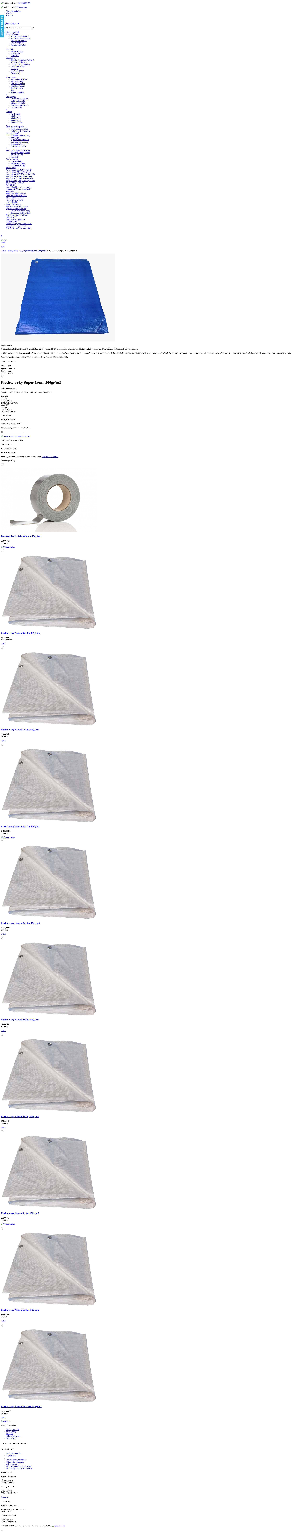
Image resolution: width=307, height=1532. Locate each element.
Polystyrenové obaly (18, 146)
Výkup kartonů (11, 1464)
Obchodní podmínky (13, 11)
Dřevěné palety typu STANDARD (19, 224)
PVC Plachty (11, 185)
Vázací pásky (11, 77)
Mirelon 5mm (16, 118)
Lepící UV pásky (17, 71)
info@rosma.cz (21, 7)
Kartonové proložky (18, 45)
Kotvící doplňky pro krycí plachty (18, 187)
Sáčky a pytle (11, 97)
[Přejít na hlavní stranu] (10, 23)
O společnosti (11, 1455)
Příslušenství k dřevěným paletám (18, 228)
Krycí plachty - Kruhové (15, 183)
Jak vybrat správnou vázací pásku (18, 1466)
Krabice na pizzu (17, 43)
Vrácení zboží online (15, 1444)
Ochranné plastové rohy (20, 142)
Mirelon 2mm (16, 114)
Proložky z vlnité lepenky (20, 131)
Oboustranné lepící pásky (20, 64)
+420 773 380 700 (24, 3)
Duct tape (14, 69)
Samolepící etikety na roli (20, 153)
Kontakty (9, 15)
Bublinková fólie (17, 51)
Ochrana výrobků (12, 133)
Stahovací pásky (17, 88)
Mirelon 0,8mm (16, 122)
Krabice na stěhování (19, 41)
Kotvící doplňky (12, 202)
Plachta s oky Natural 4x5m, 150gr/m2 (20, 1019)
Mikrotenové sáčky (18, 103)
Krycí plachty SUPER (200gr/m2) (19, 176)
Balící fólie (10, 49)
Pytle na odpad (16, 107)
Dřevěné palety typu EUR (16, 219)
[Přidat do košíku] (8, 547)
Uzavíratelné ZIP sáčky (19, 99)
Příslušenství (15, 73)
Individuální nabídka (22, 436)
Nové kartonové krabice (20, 36)
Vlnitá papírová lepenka (15, 127)
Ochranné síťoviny (18, 144)
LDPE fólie (15, 56)
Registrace (10, 13)
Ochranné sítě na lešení (14, 200)
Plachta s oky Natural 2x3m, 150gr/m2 (20, 1310)
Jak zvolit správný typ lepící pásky (19, 1468)
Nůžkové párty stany (13, 204)
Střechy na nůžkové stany (20, 211)
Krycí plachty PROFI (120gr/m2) (18, 172)
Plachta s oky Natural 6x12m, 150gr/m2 (20, 633)
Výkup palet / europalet (15, 1462)
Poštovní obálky (12, 159)
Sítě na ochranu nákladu (15, 198)
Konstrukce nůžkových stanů (17, 206)
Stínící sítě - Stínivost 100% (16, 196)
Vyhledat (4, 28)
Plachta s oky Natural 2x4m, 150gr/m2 (20, 729)
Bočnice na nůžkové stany (20, 213)
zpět (2, 246)
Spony (13, 90)
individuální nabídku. (50, 457)
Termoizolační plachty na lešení (18, 189)
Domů (3, 250)
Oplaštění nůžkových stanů (16, 209)
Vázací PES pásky (18, 86)
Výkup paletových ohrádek (16, 1460)
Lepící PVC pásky (18, 66)
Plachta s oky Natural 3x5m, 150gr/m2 (20, 1116)
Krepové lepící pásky (19, 62)
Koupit (11, 436)
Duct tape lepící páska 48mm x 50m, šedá (21, 536)
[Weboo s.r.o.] (58, 1526)
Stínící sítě (10, 191)
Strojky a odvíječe (17, 92)
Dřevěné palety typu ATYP (16, 226)
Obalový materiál (12, 32)
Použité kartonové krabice (20, 38)
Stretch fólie (15, 54)
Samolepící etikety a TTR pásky (18, 150)
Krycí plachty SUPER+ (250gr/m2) (19, 178)
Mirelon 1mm (16, 120)
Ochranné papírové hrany (20, 135)
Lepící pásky (10, 58)
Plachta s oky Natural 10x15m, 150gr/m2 (21, 1406)
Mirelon (9, 112)
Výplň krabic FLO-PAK (20, 140)
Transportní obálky (18, 166)
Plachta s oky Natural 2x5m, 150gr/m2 (20, 1213)
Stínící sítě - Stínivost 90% (16, 194)
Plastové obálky (17, 161)
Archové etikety (17, 155)
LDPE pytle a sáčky (18, 101)
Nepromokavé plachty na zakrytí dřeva (20, 181)
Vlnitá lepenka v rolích (19, 129)
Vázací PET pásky (18, 84)
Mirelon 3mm (16, 116)
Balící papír (15, 138)
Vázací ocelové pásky (19, 79)
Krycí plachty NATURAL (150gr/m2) (20, 174)
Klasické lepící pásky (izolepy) (22, 60)
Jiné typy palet (11, 222)
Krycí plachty (11, 168)
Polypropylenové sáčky (19, 105)
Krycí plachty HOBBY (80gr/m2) (18, 170)
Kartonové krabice (13, 34)
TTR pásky (15, 157)
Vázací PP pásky (17, 82)
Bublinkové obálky (18, 163)
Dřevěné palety (11, 217)
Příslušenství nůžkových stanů (17, 215)
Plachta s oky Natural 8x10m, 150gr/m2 (20, 923)
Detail (3, 644)
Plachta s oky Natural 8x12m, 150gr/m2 (20, 826)
